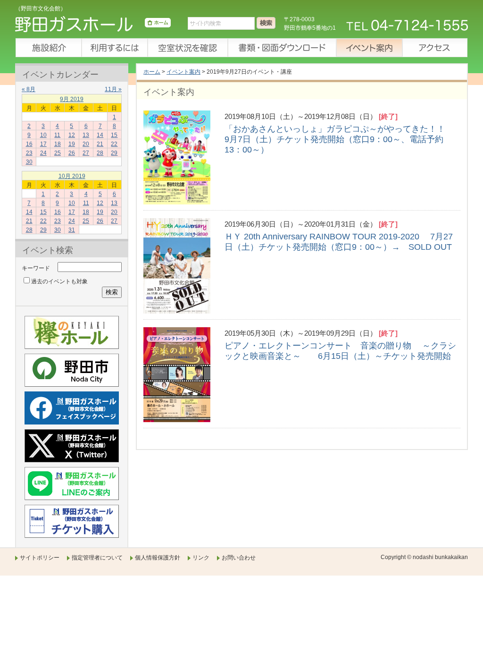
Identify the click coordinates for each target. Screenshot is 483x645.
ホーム (151, 71)
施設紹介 (48, 48)
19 (71, 144)
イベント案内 (369, 48)
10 (43, 135)
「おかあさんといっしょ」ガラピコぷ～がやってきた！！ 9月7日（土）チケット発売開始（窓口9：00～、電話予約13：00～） (340, 139)
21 (100, 144)
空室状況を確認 (187, 48)
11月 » (113, 89)
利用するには (114, 48)
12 (71, 135)
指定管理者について (97, 557)
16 (29, 144)
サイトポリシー (39, 557)
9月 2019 (71, 99)
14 (100, 135)
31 (71, 230)
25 (57, 153)
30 (29, 162)
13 (86, 135)
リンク (200, 557)
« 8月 (28, 89)
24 (43, 153)
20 (86, 144)
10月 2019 (71, 176)
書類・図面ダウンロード (281, 48)
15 (114, 135)
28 (100, 153)
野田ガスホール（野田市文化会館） (93, 26)
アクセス (435, 48)
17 (43, 144)
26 (71, 153)
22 (114, 144)
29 (114, 153)
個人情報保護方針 (157, 557)
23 (29, 153)
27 (86, 153)
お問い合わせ (239, 557)
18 (57, 144)
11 (57, 135)
